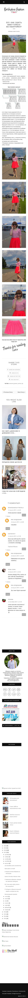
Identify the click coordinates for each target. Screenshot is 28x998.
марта (6, 905)
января (7, 909)
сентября (7, 861)
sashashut (11, 533)
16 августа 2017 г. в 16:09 (17, 556)
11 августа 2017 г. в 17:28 (14, 536)
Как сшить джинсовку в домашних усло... (11, 432)
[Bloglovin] (18, 694)
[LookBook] (14, 694)
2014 (5, 916)
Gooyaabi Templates (7, 993)
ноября (7, 856)
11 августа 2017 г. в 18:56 (14, 572)
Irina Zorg (12, 569)
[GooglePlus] (9, 694)
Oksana (10, 599)
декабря (7, 854)
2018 (5, 850)
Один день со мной (10, 868)
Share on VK (15, 372)
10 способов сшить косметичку (13, 865)
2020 (5, 845)
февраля (7, 907)
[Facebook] (9, 689)
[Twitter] (14, 689)
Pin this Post (15, 379)
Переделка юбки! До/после (12, 462)
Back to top (21, 996)
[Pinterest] (5, 694)
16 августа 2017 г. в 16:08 (17, 522)
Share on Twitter (15, 376)
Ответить (24, 515)
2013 (5, 918)
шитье (19, 383)
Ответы (8, 516)
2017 (5, 852)
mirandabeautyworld (16, 507)
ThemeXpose (15, 991)
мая (6, 901)
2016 (5, 912)
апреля (7, 903)
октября (7, 859)
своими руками (13, 383)
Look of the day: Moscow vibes (12, 876)
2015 (5, 914)
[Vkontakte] (5, 689)
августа (7, 863)
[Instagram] (18, 689)
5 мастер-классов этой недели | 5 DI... (13, 492)
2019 (5, 848)
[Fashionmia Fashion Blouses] (10, 936)
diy (22, 383)
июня (6, 898)
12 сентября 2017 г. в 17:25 (15, 601)
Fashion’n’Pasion (12, 546)
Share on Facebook (14, 369)
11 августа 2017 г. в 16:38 (14, 510)
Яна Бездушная (16, 519)
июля (6, 896)
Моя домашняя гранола (11, 894)
